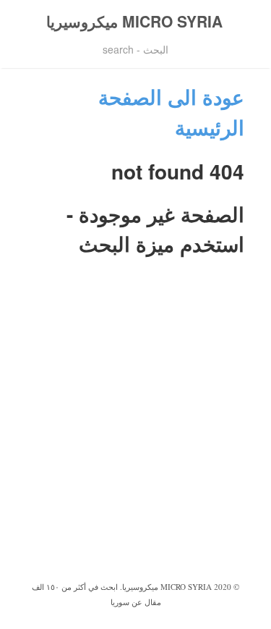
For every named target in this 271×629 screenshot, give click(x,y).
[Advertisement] (135, 435)
